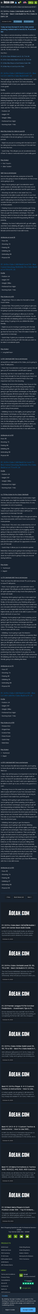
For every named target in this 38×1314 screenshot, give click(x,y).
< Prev (8, 897)
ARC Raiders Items (7, 1265)
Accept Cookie (28, 1310)
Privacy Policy (5, 1277)
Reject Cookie (10, 1310)
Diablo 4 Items (23, 1253)
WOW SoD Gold (6, 1250)
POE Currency (5, 1253)
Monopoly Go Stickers (26, 1256)
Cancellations (5, 1280)
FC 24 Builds (17, 21)
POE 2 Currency (24, 1259)
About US (4, 1283)
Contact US (4, 1286)
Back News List (19, 897)
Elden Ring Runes (24, 1247)
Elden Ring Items (24, 1250)
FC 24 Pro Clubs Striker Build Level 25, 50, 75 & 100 (16, 59)
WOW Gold (4, 1247)
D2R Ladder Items (6, 1259)
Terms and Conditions (8, 1274)
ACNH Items (5, 1262)
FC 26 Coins (4, 1256)
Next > (30, 897)
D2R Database (5, 1292)
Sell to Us (4, 1289)
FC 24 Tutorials (28, 21)
